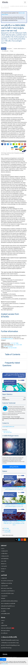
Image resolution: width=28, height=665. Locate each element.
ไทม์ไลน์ (2, 571)
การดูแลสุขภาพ (4, 595)
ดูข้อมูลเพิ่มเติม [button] (14, 467)
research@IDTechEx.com (7, 338)
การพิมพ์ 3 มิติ (4, 578)
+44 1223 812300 (12, 347)
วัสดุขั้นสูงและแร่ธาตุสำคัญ (6, 583)
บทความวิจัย (3, 561)
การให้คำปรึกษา (4, 553)
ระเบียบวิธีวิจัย (7, 532)
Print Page (6, 528)
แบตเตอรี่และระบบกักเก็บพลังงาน (7, 590)
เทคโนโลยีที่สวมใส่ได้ (5, 613)
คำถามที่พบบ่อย (4, 633)
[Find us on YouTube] (22, 539)
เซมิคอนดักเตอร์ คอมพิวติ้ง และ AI (8, 606)
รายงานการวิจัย (6, 6)
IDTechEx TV (3, 568)
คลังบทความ (3, 563)
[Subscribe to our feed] (25, 539)
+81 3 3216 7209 (18, 344)
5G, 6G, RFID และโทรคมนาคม (7, 580)
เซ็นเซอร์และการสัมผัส (5, 608)
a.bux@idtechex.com (6, 431)
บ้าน (1, 6)
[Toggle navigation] (25, 2)
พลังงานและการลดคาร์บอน (6, 588)
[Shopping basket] (21, 2)
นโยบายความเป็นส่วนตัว (6, 628)
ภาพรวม (2, 620)
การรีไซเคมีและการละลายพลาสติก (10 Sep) (10, 642)
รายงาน (2, 548)
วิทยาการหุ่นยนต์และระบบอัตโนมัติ (8, 603)
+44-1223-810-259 (7, 432)
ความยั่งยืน (3, 611)
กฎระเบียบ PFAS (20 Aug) (6, 647)
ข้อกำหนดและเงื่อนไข (5, 630)
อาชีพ (2, 623)
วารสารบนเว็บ (4, 566)
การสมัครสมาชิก (4, 551)
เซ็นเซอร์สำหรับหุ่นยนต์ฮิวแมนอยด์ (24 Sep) (10, 640)
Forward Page (7, 530)
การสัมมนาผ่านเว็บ (5, 556)
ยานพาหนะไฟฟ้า (4, 585)
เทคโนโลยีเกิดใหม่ (4, 558)
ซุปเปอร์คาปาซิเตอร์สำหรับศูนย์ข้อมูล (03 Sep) (10, 645)
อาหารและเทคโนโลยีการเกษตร (7, 593)
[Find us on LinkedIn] (19, 539)
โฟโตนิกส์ (3, 598)
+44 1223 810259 (8, 346)
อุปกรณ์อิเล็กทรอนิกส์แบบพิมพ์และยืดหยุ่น (9, 601)
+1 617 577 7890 (14, 343)
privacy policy (5, 663)
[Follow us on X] (16, 539)
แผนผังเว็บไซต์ (4, 625)
